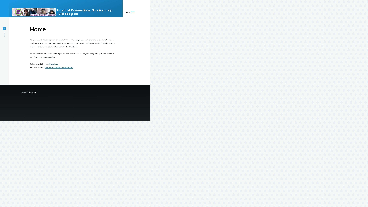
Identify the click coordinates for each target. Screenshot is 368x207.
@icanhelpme (53, 64)
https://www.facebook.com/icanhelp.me (59, 67)
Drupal (31, 92)
